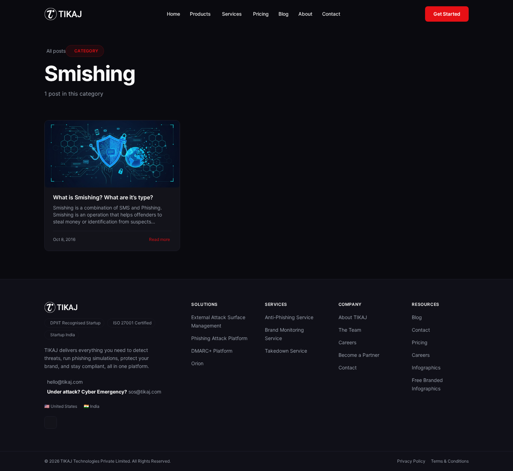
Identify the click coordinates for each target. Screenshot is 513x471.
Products (200, 14)
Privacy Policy (411, 461)
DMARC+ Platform (211, 351)
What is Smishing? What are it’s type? (103, 197)
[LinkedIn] (50, 422)
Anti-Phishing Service (289, 317)
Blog (283, 14)
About (305, 14)
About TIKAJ (353, 317)
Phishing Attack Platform (219, 338)
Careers (347, 342)
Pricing (261, 14)
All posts (56, 51)
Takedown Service (286, 351)
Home (173, 14)
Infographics (426, 367)
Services (232, 14)
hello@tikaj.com (65, 382)
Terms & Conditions (450, 461)
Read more (159, 239)
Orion (197, 363)
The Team (350, 330)
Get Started (446, 14)
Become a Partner (359, 355)
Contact (331, 14)
